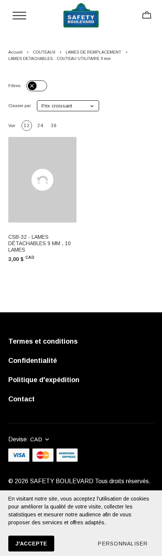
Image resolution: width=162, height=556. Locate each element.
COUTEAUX (44, 52)
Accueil (15, 52)
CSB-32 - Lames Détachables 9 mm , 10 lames (39, 243)
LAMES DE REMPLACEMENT (93, 52)
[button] (68, 105)
